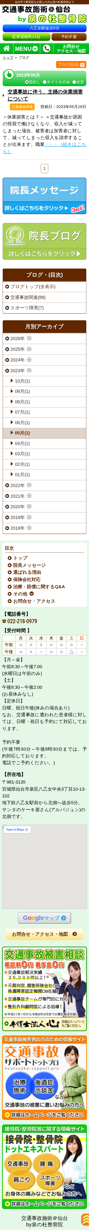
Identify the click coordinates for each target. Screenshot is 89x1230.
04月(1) (22, 443)
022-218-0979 (22, 621)
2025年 (17, 349)
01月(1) (22, 474)
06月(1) (22, 422)
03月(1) (22, 453)
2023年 (17, 370)
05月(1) (22, 433)
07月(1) (22, 412)
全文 (80, 82)
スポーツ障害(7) (27, 307)
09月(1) (22, 391)
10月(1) (22, 381)
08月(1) (22, 401)
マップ (41, 917)
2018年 (17, 528)
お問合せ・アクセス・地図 (40, 934)
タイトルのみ (58, 82)
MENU (23, 49)
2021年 (17, 496)
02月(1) (22, 464)
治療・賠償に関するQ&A (39, 586)
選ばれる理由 (27, 572)
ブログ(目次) (68, 64)
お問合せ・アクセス (34, 601)
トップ (8, 57)
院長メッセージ (30, 565)
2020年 (17, 506)
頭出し (35, 82)
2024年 (17, 360)
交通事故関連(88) (28, 297)
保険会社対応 (27, 579)
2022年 (17, 485)
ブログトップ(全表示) (32, 286)
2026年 (17, 338)
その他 (20, 594)
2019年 (17, 517)
